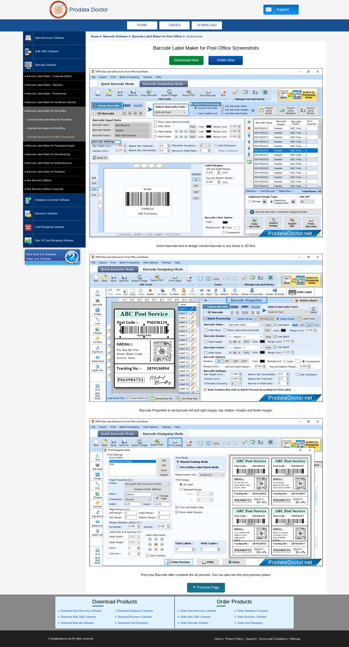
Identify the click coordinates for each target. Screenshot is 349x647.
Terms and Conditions (273, 638)
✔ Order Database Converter (251, 610)
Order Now (225, 60)
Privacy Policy (234, 638)
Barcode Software (115, 36)
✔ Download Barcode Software (76, 622)
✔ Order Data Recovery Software (196, 610)
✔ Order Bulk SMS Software (194, 616)
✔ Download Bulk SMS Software (77, 616)
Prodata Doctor (88, 9)
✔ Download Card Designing (131, 622)
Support (282, 9)
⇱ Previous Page (206, 587)
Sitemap (295, 638)
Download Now (186, 60)
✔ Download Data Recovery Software (79, 610)
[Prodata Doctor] (58, 9)
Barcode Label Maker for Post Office (157, 36)
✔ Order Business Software (250, 616)
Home (95, 36)
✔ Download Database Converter (134, 610)
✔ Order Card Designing (248, 622)
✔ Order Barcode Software (192, 622)
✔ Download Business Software (133, 616)
